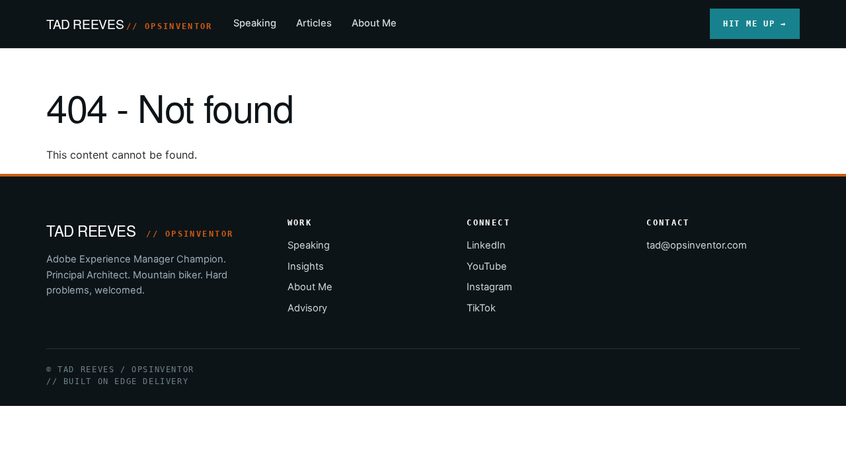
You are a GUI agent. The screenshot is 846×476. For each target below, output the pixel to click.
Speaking (254, 23)
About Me (374, 23)
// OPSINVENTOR (169, 26)
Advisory (307, 308)
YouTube (487, 266)
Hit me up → (755, 23)
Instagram (489, 287)
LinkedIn (486, 245)
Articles (314, 23)
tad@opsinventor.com (696, 245)
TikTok (481, 308)
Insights (306, 266)
